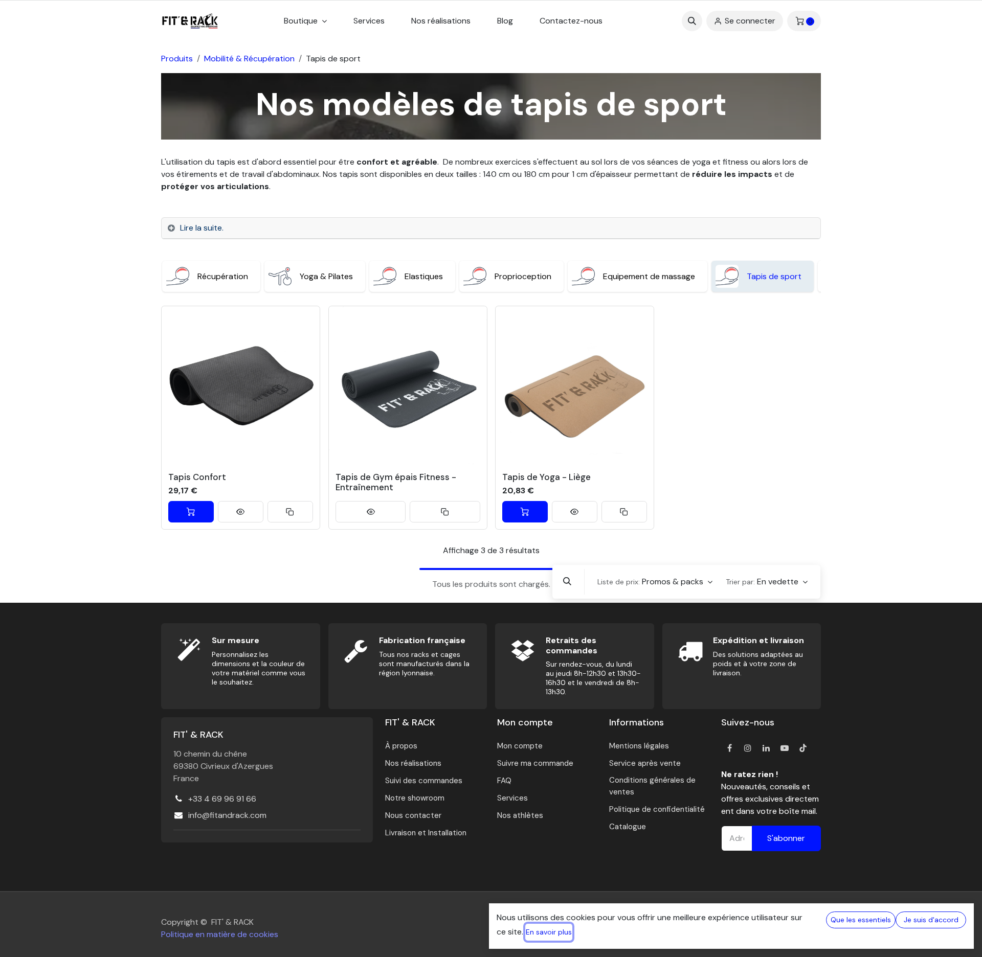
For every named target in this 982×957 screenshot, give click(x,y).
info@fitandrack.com (227, 815)
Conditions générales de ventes (652, 786)
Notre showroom (414, 798)
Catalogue (627, 827)
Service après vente (645, 763)
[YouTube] (784, 748)
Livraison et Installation (425, 833)
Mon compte (520, 746)
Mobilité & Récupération (249, 58)
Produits (177, 58)
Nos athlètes (520, 815)
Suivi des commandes (423, 781)
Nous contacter (413, 815)
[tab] (491, 228)
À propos (401, 746)
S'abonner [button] (786, 838)
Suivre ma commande (535, 763)
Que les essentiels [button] (861, 919)
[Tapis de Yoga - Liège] (575, 385)
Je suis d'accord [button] (931, 919)
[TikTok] (803, 748)
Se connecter (750, 20)
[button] (692, 21)
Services (512, 798)
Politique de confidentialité (657, 809)
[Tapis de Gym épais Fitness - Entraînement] (408, 385)
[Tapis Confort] (241, 385)
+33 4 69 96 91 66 (222, 798)
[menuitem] (369, 21)
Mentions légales (639, 746)
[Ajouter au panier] (191, 511)
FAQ (504, 781)
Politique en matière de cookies (219, 934)
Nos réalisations (413, 763)
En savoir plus (549, 932)
